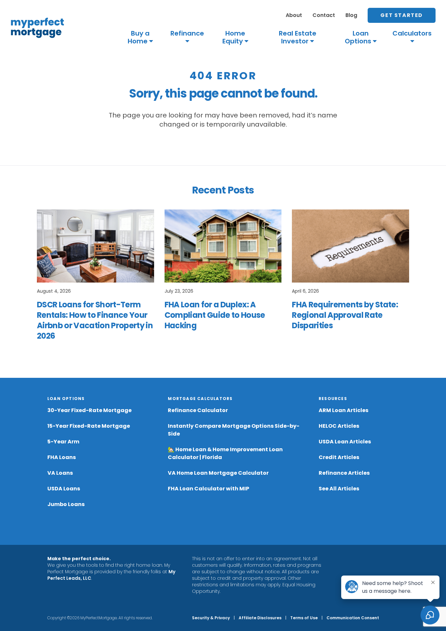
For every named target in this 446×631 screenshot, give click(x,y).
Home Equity (233, 37)
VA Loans (60, 473)
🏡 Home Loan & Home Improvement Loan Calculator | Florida (225, 453)
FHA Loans (61, 457)
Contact (323, 15)
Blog (351, 15)
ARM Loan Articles (343, 410)
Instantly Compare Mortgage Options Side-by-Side (233, 430)
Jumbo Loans (66, 504)
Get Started (401, 15)
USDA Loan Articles (345, 441)
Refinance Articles (344, 473)
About (294, 15)
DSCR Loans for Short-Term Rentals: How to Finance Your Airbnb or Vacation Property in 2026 (95, 320)
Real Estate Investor (297, 37)
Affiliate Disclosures (260, 618)
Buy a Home (139, 37)
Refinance (187, 33)
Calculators (412, 33)
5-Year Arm (63, 441)
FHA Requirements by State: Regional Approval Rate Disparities (345, 315)
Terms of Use (304, 618)
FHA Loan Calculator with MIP (208, 488)
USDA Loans (63, 488)
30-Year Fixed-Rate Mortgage (89, 410)
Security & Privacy (211, 618)
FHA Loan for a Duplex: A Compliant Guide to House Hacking (215, 315)
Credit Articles (339, 457)
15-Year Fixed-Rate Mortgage (88, 426)
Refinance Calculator (198, 410)
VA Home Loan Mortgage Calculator (218, 473)
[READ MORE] (95, 246)
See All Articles (339, 488)
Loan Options (358, 37)
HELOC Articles (339, 426)
